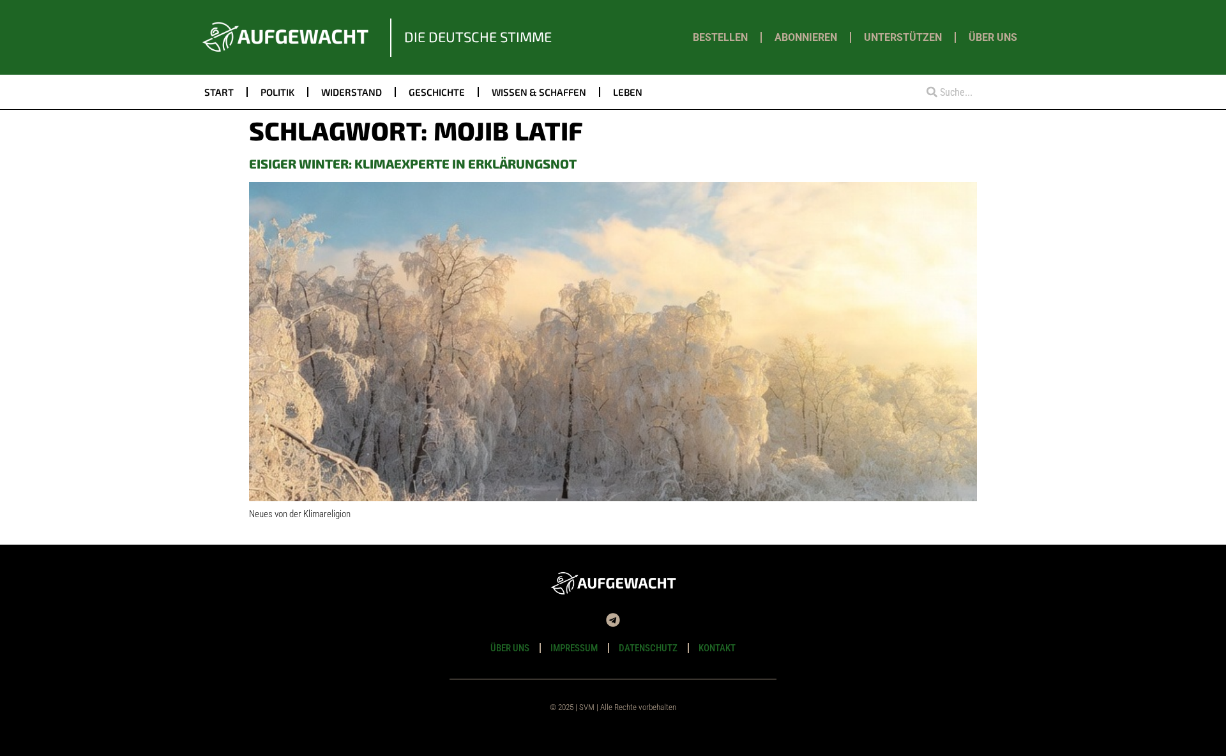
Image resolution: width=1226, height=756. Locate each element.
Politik (277, 92)
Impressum (574, 648)
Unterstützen (903, 37)
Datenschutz (648, 648)
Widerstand (351, 92)
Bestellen (720, 37)
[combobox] (968, 92)
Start (219, 92)
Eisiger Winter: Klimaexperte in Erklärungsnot (413, 163)
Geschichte (437, 92)
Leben (627, 92)
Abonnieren (806, 37)
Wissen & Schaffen (539, 92)
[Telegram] (613, 620)
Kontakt (717, 648)
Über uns (993, 37)
